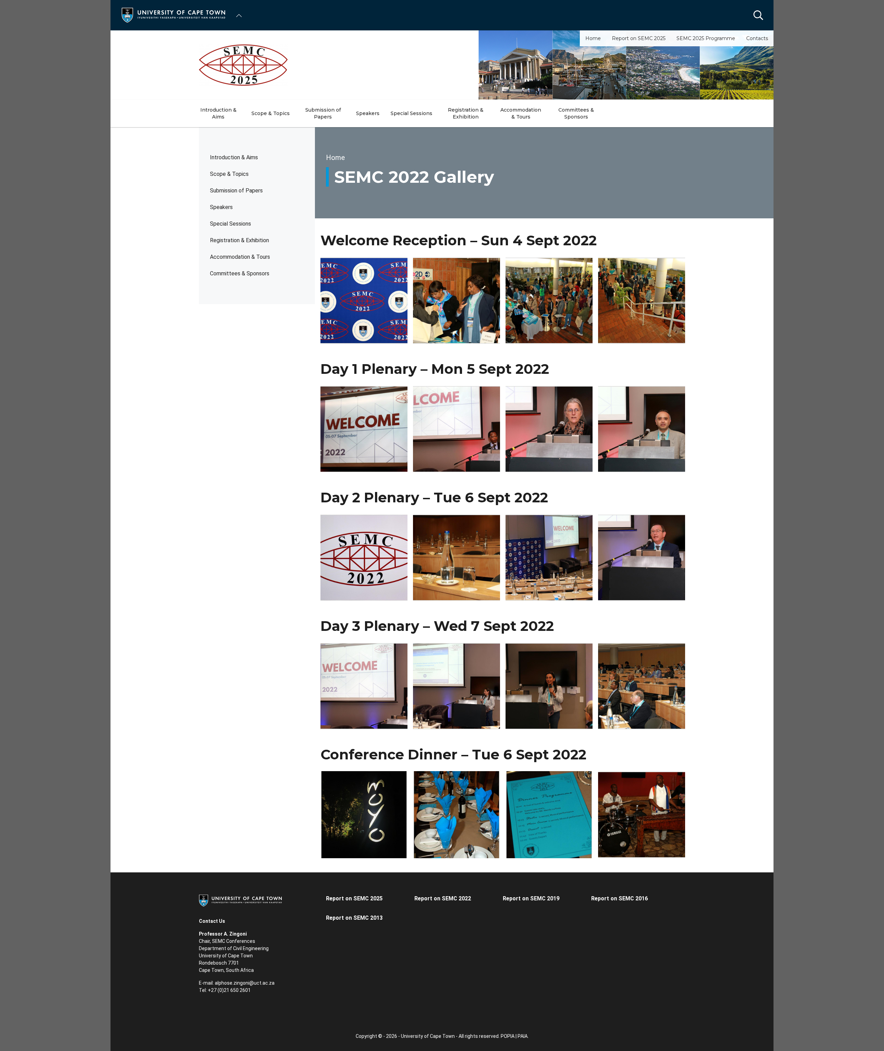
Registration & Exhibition (239, 240)
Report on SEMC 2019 (531, 898)
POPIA (508, 1036)
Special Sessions (230, 223)
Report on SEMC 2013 (354, 918)
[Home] (173, 14)
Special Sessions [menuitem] (411, 113)
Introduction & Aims (234, 157)
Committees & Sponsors (239, 273)
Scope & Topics (229, 174)
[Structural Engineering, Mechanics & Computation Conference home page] (442, 65)
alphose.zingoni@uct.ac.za (245, 983)
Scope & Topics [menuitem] (270, 113)
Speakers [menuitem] (367, 113)
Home (593, 38)
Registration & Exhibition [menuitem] (465, 113)
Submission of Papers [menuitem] (323, 113)
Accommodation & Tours (240, 257)
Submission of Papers (236, 190)
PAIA (523, 1036)
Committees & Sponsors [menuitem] (576, 113)
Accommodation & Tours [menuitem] (520, 113)
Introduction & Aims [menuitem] (218, 113)
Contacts (757, 38)
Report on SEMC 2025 (638, 38)
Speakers (221, 207)
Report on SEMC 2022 (442, 898)
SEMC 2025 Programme (705, 38)
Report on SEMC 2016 (619, 898)
